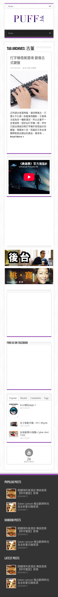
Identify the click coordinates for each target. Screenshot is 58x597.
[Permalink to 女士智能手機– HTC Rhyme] (13, 424)
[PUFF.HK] (29, 21)
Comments (35, 398)
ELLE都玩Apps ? (28, 405)
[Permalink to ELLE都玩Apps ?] (13, 410)
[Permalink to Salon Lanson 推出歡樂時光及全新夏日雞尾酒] (11, 507)
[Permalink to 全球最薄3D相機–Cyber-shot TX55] (13, 434)
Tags (46, 398)
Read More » (17, 136)
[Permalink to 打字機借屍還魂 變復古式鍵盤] (29, 90)
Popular (13, 398)
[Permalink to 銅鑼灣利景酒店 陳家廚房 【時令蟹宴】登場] (11, 493)
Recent (23, 398)
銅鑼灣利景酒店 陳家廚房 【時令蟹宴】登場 (32, 492)
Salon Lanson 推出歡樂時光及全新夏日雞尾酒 (33, 505)
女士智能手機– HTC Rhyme (33, 423)
